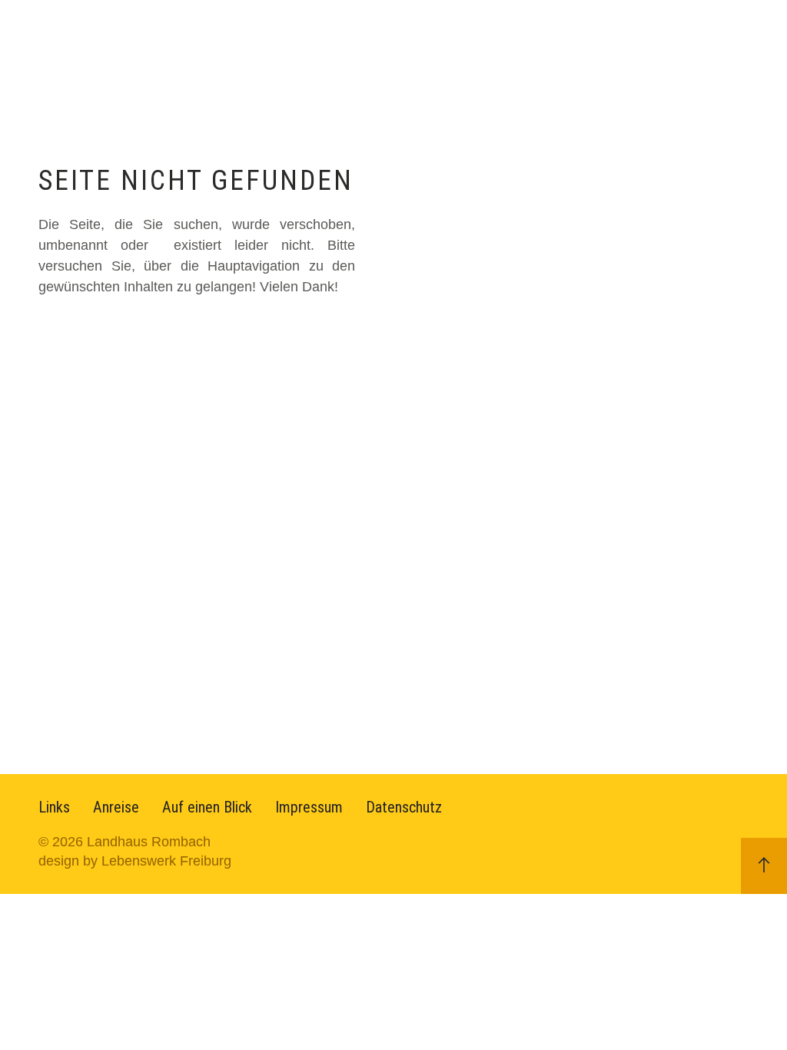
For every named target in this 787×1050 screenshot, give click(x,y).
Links (54, 807)
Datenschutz (404, 807)
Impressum (309, 807)
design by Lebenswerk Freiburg (134, 861)
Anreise (116, 807)
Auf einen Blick (207, 807)
